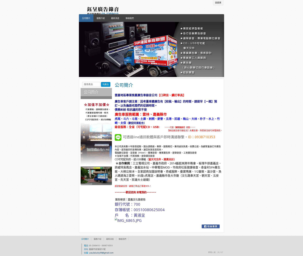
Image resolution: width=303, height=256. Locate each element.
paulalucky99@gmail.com (101, 252)
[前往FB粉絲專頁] (211, 226)
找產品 (106, 84)
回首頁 (218, 2)
